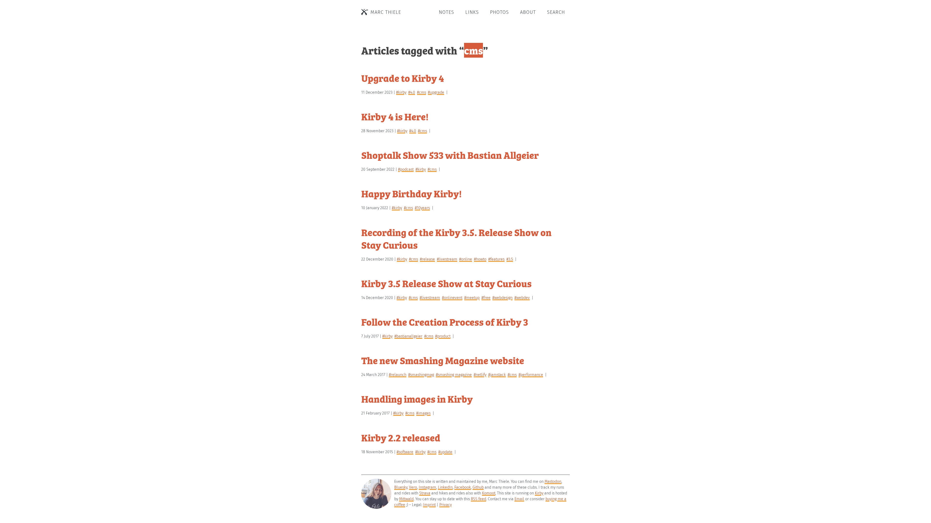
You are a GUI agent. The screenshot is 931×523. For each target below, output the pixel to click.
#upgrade (436, 92)
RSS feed (478, 499)
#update (445, 452)
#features (496, 259)
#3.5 (509, 259)
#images (423, 413)
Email (519, 499)
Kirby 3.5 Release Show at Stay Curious (446, 283)
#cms (421, 92)
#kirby (401, 92)
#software (405, 452)
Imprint (429, 504)
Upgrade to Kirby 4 (402, 78)
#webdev (522, 297)
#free (486, 297)
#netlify (480, 374)
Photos (499, 12)
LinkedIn (445, 487)
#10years (422, 208)
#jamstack (497, 374)
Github (478, 487)
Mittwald (406, 499)
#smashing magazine (454, 374)
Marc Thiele (385, 12)
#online (465, 259)
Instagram (427, 487)
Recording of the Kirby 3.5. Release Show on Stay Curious (456, 238)
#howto (480, 259)
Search (556, 12)
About (528, 12)
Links (472, 12)
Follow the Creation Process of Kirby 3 (444, 322)
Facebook (462, 487)
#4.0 (411, 92)
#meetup (472, 297)
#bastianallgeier (408, 336)
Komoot (488, 493)
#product (442, 336)
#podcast (406, 169)
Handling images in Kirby (417, 399)
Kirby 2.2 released (400, 437)
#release (427, 259)
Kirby (539, 493)
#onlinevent (452, 297)
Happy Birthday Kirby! (411, 193)
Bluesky (400, 487)
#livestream (447, 259)
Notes (446, 12)
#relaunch (397, 374)
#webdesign (502, 297)
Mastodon (553, 481)
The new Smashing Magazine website (442, 360)
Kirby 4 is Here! (394, 116)
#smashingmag (421, 374)
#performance (531, 374)
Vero (413, 487)
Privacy (445, 504)
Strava (424, 493)
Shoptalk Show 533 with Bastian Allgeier (450, 155)
